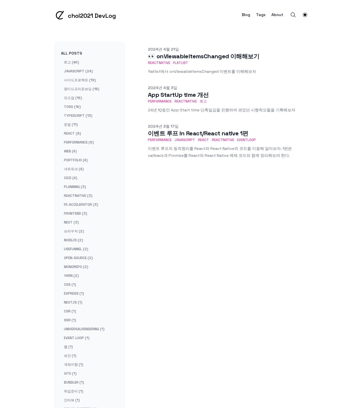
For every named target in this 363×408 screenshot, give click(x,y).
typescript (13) (78, 115)
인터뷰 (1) (72, 400)
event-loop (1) (76, 338)
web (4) (70, 151)
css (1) (70, 284)
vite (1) (70, 373)
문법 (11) (71, 124)
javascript (185, 140)
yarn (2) (71, 275)
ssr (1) (70, 320)
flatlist (180, 63)
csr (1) (70, 311)
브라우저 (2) (74, 231)
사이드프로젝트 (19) (80, 80)
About (277, 14)
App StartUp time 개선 (178, 95)
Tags (260, 14)
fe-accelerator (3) (81, 204)
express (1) (74, 293)
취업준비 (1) (73, 391)
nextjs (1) (73, 302)
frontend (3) (75, 213)
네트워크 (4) (74, 169)
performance (160, 101)
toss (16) (72, 106)
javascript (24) (78, 71)
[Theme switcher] (305, 15)
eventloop (246, 140)
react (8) (72, 133)
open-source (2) (78, 258)
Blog (246, 14)
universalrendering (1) (84, 329)
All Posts (71, 53)
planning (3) (75, 186)
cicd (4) (70, 178)
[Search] (293, 15)
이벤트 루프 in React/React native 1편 (198, 133)
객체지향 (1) (73, 364)
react (203, 140)
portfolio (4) (76, 160)
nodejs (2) (73, 240)
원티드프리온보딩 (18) (81, 89)
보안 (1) (70, 355)
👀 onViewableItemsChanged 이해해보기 (203, 56)
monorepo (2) (76, 267)
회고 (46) (71, 62)
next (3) (71, 222)
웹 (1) (68, 347)
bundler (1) (74, 382)
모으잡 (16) (73, 98)
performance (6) (79, 142)
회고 (203, 101)
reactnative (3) (78, 195)
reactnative (159, 63)
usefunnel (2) (76, 249)
